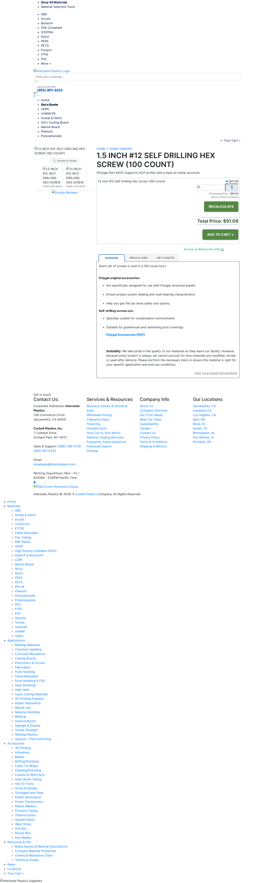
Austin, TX (200, 428)
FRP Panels (22, 542)
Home (45, 100)
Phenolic (47, 131)
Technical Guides (27, 860)
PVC (44, 59)
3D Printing (23, 748)
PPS (18, 604)
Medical (20, 716)
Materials (13, 506)
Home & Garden (26, 788)
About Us (146, 406)
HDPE (45, 109)
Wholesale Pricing (99, 415)
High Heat (22, 690)
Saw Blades (23, 837)
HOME (101, 149)
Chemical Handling (28, 649)
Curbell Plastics (86, 494)
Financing (93, 424)
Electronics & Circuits (30, 663)
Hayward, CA (202, 410)
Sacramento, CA (204, 406)
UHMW (20, 631)
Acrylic (46, 19)
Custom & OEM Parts (30, 775)
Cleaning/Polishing (28, 770)
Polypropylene (25, 600)
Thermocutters (25, 815)
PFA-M (19, 586)
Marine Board (50, 127)
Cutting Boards (25, 658)
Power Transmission (29, 801)
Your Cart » (232, 140)
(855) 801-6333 (50, 90)
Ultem (19, 636)
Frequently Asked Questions (106, 442)
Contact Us (148, 433)
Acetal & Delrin (51, 118)
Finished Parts (97, 428)
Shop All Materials (54, 2)
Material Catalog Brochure (105, 437)
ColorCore (22, 524)
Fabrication (23, 667)
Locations (14, 869)
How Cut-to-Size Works (103, 433)
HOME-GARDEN (120, 149)
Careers (145, 428)
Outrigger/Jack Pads (29, 793)
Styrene (20, 618)
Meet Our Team (150, 419)
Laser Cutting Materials (31, 694)
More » (46, 63)
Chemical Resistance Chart (34, 855)
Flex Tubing (23, 537)
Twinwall (21, 627)
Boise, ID (199, 424)
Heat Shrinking (25, 685)
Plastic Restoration (28, 797)
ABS (44, 14)
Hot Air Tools (24, 784)
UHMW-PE (48, 113)
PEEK (44, 41)
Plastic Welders (25, 806)
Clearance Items (98, 419)
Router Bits (22, 833)
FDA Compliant (51, 27)
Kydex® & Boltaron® (29, 555)
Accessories (15, 743)
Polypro (46, 50)
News (11, 864)
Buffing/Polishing (27, 761)
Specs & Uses (139, 257)
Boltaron (47, 23)
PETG (45, 45)
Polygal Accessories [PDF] (125, 335)
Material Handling (27, 712)
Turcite (20, 622)
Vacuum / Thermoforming (33, 739)
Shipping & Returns (153, 446)
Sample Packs (25, 819)
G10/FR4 (47, 32)
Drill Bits (21, 828)
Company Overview (154, 410)
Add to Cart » (220, 234)
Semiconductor (25, 721)
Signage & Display (27, 725)
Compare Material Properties (35, 851)
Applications (16, 640)
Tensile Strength (26, 730)
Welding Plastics (26, 734)
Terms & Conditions (153, 442)
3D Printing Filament (29, 698)
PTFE (44, 54)
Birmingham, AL (204, 433)
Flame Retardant (26, 533)
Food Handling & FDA (30, 681)
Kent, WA (199, 419)
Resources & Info (19, 842)
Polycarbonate (51, 136)
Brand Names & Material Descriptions (41, 846)
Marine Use (23, 707)
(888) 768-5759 (69, 446)
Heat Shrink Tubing (28, 779)
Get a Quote (49, 104)
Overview (111, 257)
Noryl (19, 569)
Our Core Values (151, 415)
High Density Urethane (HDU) (36, 551)
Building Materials (27, 645)
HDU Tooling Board (54, 122)
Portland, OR (202, 442)
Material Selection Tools (59, 7)
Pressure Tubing (26, 810)
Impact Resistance (28, 703)
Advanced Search (99, 446)
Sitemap (92, 451)
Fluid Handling (25, 672)
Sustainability (149, 424)
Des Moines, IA (203, 437)
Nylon (45, 36)
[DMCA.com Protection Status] (56, 486)
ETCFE (19, 528)
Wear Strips (23, 824)
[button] (36, 95)
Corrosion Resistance (30, 654)
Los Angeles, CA (204, 415)
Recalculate (221, 206)
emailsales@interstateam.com (54, 464)
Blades (19, 757)
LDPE (19, 560)
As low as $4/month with (202, 249)
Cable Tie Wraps (26, 766)
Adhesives (22, 752)
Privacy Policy (150, 437)
